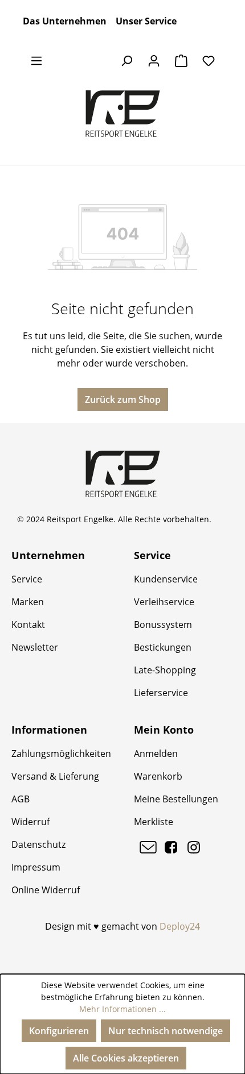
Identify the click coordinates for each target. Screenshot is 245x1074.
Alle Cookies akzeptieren (126, 1058)
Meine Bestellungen (176, 799)
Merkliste (153, 821)
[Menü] (36, 60)
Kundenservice (166, 579)
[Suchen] (126, 60)
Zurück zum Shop (123, 399)
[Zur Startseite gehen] (122, 113)
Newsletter (34, 647)
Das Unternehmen (65, 21)
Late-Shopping (165, 670)
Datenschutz (38, 844)
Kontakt (28, 624)
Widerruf (30, 821)
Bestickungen (162, 647)
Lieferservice (161, 692)
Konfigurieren (59, 1031)
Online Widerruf (45, 890)
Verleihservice (164, 602)
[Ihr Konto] (154, 60)
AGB (20, 799)
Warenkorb (158, 776)
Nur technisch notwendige (165, 1031)
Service (26, 579)
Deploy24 (180, 926)
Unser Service (146, 21)
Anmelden (156, 753)
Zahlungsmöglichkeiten (61, 753)
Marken (27, 602)
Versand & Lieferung (55, 776)
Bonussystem (163, 624)
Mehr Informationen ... (122, 1009)
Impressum (35, 867)
